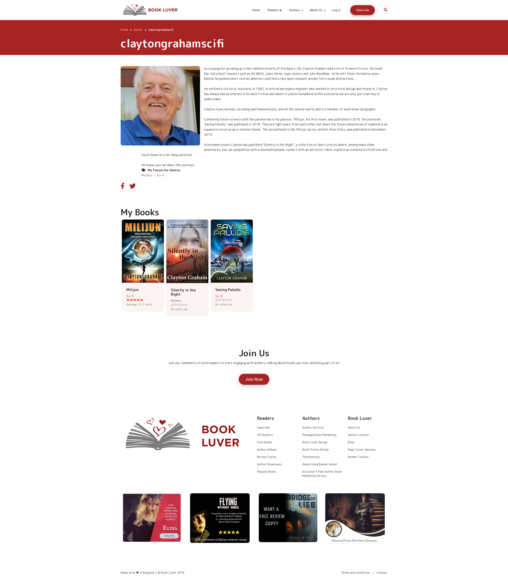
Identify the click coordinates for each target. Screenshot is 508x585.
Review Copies (266, 457)
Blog (351, 442)
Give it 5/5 (141, 300)
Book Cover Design (314, 442)
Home (256, 10)
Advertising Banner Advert (320, 464)
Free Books (264, 442)
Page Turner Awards (361, 449)
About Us (317, 13)
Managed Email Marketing (319, 435)
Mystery (146, 175)
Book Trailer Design (315, 449)
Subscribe (362, 10)
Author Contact (358, 435)
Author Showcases (269, 464)
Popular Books (266, 471)
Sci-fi (160, 175)
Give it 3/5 (135, 300)
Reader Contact (358, 457)
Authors (296, 13)
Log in (336, 10)
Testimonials (311, 457)
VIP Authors (265, 435)
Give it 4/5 (138, 300)
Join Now (254, 379)
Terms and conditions (355, 572)
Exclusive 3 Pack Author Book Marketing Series (322, 474)
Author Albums (267, 449)
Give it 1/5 (128, 300)
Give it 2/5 (131, 300)
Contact (381, 572)
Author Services (313, 427)
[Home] (151, 10)
